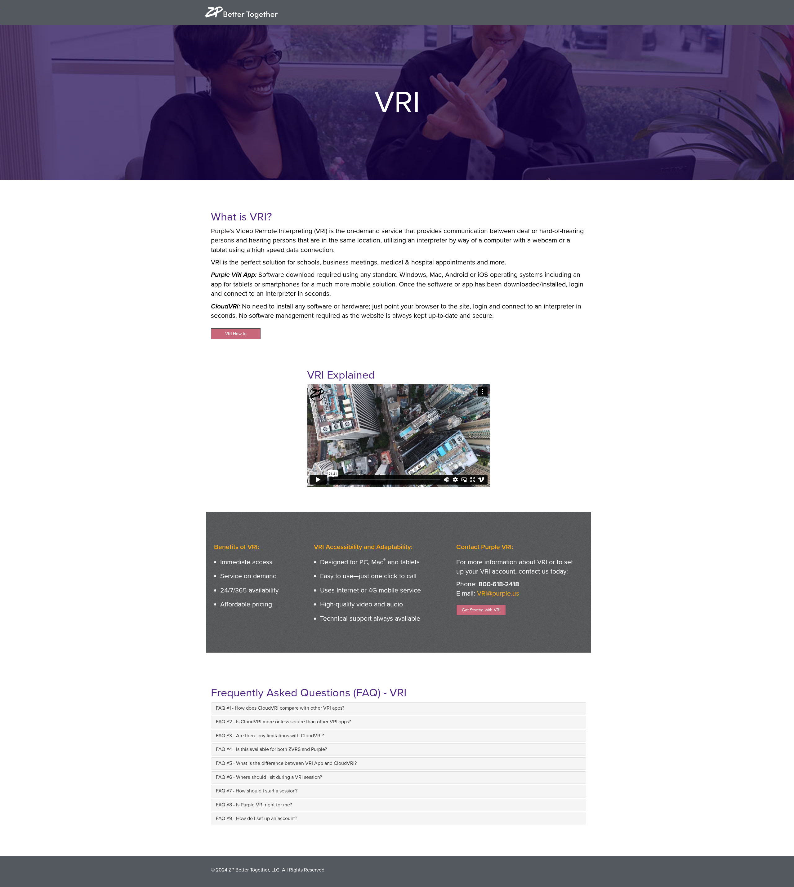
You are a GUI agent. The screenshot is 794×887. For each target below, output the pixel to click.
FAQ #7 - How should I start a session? (256, 791)
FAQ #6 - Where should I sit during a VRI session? (269, 777)
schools (308, 262)
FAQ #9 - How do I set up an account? (256, 818)
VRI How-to (236, 333)
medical (392, 262)
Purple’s (222, 231)
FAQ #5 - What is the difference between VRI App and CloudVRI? (286, 763)
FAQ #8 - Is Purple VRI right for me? (254, 805)
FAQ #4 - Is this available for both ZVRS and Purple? (271, 749)
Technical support (346, 618)
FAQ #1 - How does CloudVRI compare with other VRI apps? (280, 708)
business (336, 262)
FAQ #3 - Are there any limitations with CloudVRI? (270, 736)
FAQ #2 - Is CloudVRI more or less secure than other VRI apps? (283, 722)
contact (529, 571)
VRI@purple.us (498, 593)
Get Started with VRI (481, 610)
